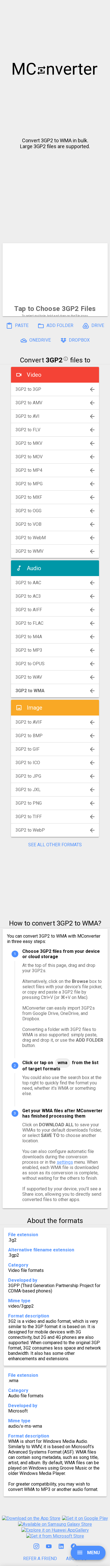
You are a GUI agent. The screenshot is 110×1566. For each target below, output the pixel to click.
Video (34, 374)
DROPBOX (79, 340)
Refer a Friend (40, 1558)
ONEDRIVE (39, 340)
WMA (62, 1062)
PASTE (21, 325)
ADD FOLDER (59, 325)
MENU (93, 1552)
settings (65, 1162)
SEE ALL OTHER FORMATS (55, 844)
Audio (34, 568)
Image (34, 707)
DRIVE (97, 325)
